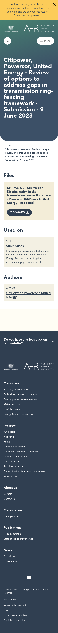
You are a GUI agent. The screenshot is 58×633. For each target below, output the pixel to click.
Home (7, 145)
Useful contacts (12, 409)
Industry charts (12, 476)
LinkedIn (29, 577)
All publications (12, 533)
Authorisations (11, 461)
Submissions (15, 246)
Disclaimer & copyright (15, 605)
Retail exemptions (13, 466)
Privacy (7, 610)
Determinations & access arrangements (25, 471)
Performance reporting (16, 456)
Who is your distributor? (17, 389)
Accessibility (10, 599)
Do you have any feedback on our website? (25, 341)
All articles (9, 556)
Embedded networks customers (21, 394)
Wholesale (9, 431)
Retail (7, 441)
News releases (11, 561)
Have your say (11, 516)
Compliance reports (14, 446)
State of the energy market (18, 538)
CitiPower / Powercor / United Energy (28, 295)
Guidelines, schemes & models (21, 451)
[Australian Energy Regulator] (29, 28)
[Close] (54, 4)
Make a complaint (13, 404)
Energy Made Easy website (18, 414)
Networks (9, 436)
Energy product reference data (20, 399)
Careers (8, 493)
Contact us (9, 498)
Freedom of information (15, 615)
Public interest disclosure (16, 620)
